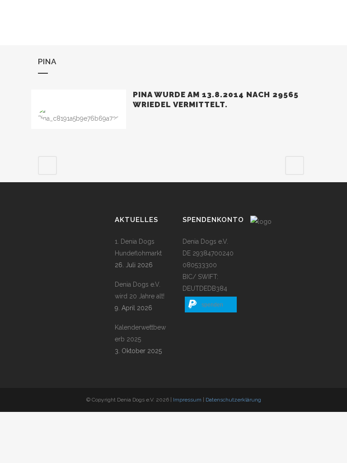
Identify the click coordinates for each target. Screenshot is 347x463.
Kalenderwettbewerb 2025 (140, 333)
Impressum (187, 400)
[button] (211, 304)
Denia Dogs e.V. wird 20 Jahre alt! (139, 290)
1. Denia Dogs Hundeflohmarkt (138, 247)
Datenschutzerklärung (233, 400)
